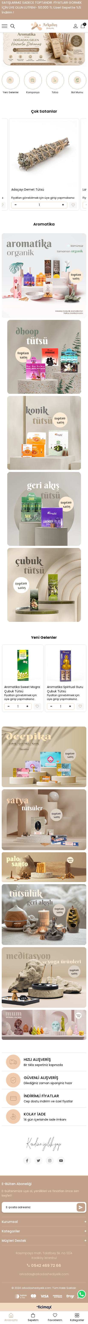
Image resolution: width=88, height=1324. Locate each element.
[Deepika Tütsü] (44, 757)
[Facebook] (27, 1161)
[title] (44, 357)
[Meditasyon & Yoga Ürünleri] (44, 977)
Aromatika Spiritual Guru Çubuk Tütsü (47, 689)
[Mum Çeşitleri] (44, 1025)
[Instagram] (50, 1161)
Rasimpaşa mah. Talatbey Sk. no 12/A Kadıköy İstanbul (44, 1255)
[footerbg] (44, 1144)
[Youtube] (61, 1161)
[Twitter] (38, 1161)
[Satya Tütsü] (44, 819)
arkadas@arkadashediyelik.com (44, 1274)
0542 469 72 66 (46, 1265)
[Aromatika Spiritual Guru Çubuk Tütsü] (47, 665)
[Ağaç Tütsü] (44, 867)
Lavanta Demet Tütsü (47, 189)
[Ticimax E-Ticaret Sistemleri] (44, 1307)
